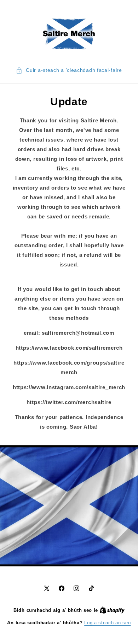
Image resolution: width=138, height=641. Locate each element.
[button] (69, 70)
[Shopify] (112, 610)
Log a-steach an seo (107, 622)
